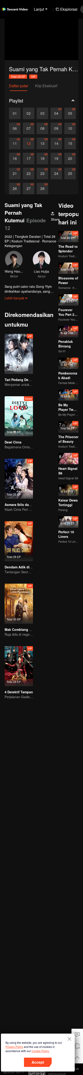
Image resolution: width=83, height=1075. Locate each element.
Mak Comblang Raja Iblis (24, 629)
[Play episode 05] (70, 113)
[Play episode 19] (56, 158)
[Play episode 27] (28, 188)
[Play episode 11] (15, 143)
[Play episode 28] (42, 188)
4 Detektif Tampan (19, 692)
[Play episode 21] (15, 173)
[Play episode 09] (56, 128)
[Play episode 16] (15, 158)
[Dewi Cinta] (19, 416)
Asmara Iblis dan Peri (21, 504)
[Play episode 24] (56, 173)
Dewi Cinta (13, 442)
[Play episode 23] (42, 173)
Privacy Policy (14, 1047)
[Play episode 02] (28, 113)
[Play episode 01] (15, 113)
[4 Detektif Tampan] (19, 666)
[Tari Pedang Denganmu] (19, 354)
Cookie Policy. (40, 1051)
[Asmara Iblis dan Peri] (19, 479)
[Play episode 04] (56, 113)
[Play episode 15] (70, 143)
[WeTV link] (15, 9)
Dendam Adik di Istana (22, 567)
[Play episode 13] (42, 143)
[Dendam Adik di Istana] (19, 541)
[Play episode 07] (28, 128)
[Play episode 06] (15, 128)
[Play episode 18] (42, 158)
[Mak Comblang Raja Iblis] (19, 604)
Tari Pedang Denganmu (23, 379)
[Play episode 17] (28, 158)
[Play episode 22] (28, 173)
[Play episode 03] (42, 113)
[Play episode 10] (70, 128)
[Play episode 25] (70, 173)
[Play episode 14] (56, 143)
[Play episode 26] (15, 188)
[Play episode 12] (28, 143)
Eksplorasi (68, 9)
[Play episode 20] (70, 158)
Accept (38, 1062)
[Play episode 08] (42, 128)
